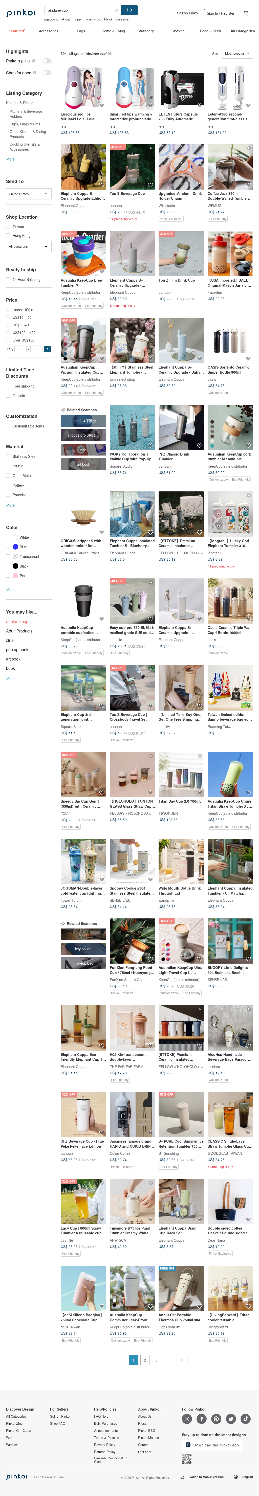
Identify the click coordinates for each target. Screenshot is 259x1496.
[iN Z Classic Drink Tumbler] (181, 427)
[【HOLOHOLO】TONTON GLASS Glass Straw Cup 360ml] (132, 775)
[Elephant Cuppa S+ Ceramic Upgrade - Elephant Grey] (132, 254)
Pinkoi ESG (146, 1430)
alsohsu (214, 1066)
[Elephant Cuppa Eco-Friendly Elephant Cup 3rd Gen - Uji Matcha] (83, 1028)
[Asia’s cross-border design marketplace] (20, 13)
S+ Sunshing (169, 1153)
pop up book (17, 649)
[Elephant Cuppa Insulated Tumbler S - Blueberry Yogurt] (132, 514)
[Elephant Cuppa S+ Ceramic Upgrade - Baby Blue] (181, 340)
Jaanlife (116, 639)
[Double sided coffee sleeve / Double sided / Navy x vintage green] (230, 1201)
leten (65, 125)
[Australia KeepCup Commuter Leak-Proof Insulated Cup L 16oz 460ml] (132, 1288)
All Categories (16, 1416)
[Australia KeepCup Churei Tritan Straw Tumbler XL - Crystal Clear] (230, 775)
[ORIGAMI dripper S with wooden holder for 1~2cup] (83, 514)
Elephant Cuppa (74, 205)
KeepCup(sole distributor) (81, 292)
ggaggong (51, 19)
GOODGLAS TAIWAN (225, 1153)
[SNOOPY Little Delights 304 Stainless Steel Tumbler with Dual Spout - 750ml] (230, 941)
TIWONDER (168, 813)
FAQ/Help (101, 1416)
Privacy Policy (104, 1444)
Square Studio (121, 465)
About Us (145, 1416)
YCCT (65, 813)
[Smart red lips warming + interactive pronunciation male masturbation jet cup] (132, 87)
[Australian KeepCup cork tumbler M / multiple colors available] (230, 427)
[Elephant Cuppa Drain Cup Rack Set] (181, 1201)
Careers (143, 1444)
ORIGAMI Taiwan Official (80, 552)
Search (129, 10)
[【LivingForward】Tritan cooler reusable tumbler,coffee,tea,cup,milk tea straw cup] (230, 1288)
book (10, 668)
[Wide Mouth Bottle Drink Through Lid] (181, 861)
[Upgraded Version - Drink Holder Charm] (181, 167)
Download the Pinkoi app (215, 1444)
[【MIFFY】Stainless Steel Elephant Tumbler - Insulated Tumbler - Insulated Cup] (132, 340)
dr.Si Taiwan (70, 1326)
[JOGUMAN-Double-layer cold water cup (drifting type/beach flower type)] (83, 861)
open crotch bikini (99, 19)
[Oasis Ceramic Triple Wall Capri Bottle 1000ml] (230, 601)
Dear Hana (216, 1239)
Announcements (106, 1430)
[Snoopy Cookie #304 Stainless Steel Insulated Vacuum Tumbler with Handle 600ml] (132, 861)
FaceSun (215, 292)
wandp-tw (166, 899)
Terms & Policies (106, 1437)
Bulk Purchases (105, 1423)
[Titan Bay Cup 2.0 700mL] (181, 775)
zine (10, 640)
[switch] (29, 61)
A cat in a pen (72, 19)
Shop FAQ (57, 1423)
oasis (212, 379)
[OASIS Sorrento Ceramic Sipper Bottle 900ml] (230, 340)
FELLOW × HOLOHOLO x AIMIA (184, 552)
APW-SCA (118, 1239)
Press (142, 1423)
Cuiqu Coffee (120, 1153)
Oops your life (170, 1326)
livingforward (218, 1326)
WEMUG (215, 205)
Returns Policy (105, 1452)
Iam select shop (122, 379)
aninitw (164, 726)
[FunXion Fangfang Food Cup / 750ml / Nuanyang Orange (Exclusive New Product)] (132, 941)
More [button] (10, 159)
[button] (47, 349)
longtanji (214, 552)
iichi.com (144, 1452)
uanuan (116, 205)
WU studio (167, 205)
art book (13, 659)
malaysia (121, 19)
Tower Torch (71, 899)
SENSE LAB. (120, 899)
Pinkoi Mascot (148, 1437)
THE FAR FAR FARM (126, 1066)
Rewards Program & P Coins (110, 1459)
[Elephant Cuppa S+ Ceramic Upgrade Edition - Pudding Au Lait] (83, 167)
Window (11, 1444)
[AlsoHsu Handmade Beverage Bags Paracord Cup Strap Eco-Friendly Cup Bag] (230, 1028)
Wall (9, 1437)
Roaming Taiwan (221, 726)
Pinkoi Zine (14, 1423)
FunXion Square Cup (126, 979)
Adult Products (19, 631)
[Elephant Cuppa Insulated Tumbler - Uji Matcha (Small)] (230, 861)
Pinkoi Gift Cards (18, 1430)
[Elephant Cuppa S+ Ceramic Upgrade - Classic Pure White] (181, 601)
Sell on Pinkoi (188, 12)
